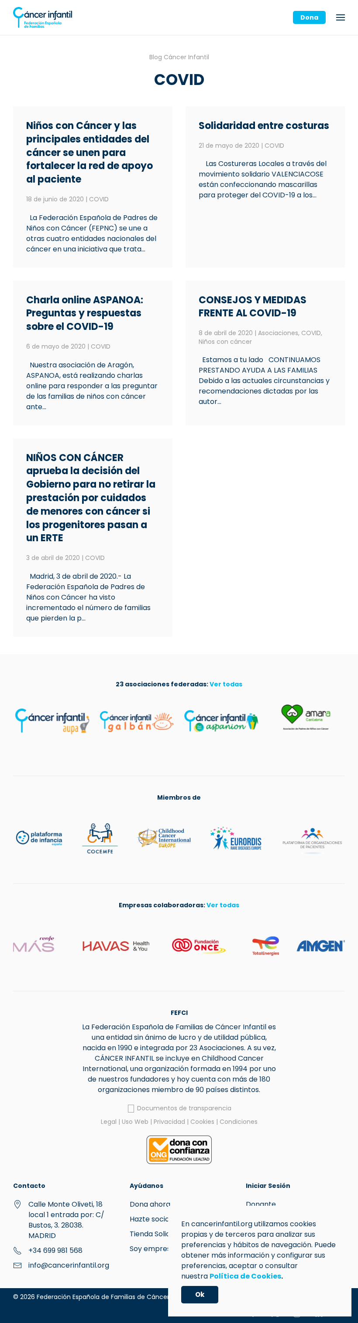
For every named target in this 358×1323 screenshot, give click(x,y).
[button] (340, 17)
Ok (199, 1294)
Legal (109, 1121)
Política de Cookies (245, 1276)
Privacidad (169, 1121)
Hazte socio (149, 1219)
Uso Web (135, 1121)
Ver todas (226, 684)
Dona (309, 17)
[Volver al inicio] (42, 17)
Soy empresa (152, 1249)
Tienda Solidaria (156, 1234)
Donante (261, 1204)
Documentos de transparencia (183, 1108)
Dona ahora (150, 1204)
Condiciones (239, 1121)
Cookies (202, 1121)
